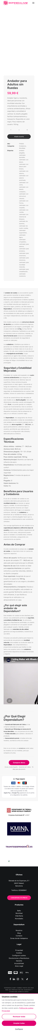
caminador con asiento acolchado (23, 178)
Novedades (19, 919)
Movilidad (22, 148)
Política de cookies (26, 1008)
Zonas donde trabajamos (19, 938)
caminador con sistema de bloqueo (23, 217)
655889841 (23, 890)
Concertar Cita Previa (19, 898)
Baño (19, 911)
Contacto (19, 936)
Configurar (19, 1029)
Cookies (19, 953)
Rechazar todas (19, 1017)
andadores (22, 748)
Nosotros (19, 930)
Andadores (22, 146)
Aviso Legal (19, 966)
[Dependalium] (15, 3)
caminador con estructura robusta (23, 196)
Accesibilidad (19, 963)
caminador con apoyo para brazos (23, 166)
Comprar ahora (19, 763)
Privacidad (19, 950)
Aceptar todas (19, 1023)
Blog (19, 933)
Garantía (19, 961)
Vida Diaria (19, 916)
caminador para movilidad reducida (24, 265)
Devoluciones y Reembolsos (19, 958)
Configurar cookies (19, 955)
